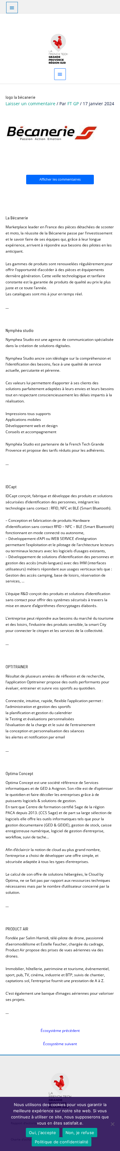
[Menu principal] (60, 74)
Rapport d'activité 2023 (28, 1094)
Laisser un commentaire (30, 103)
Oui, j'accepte (42, 1132)
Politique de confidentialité (61, 1141)
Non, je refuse (80, 1132)
